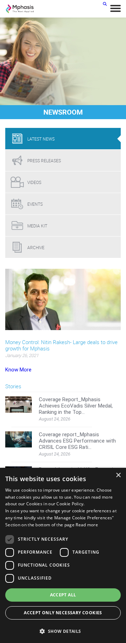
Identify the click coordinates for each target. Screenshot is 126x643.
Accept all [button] (63, 595)
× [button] (118, 475)
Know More (18, 370)
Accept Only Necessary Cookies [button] (63, 613)
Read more (87, 525)
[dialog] (63, 555)
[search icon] (105, 3)
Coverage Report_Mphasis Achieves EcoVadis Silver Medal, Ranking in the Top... (76, 405)
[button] (63, 631)
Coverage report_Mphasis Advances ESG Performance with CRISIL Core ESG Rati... (77, 440)
